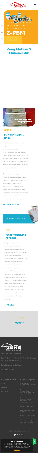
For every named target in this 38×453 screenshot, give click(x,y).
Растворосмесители (26, 406)
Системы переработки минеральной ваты (27, 421)
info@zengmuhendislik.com (11, 365)
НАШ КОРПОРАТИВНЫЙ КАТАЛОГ (16, 218)
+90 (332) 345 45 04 (8, 370)
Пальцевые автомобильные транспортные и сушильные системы (27, 400)
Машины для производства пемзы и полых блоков (27, 384)
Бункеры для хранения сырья (27, 416)
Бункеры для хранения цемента (27, 410)
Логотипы (4, 391)
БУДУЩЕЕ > (10, 305)
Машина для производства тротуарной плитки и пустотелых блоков (27, 392)
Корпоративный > (11, 205)
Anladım (17, 450)
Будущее (4, 387)
